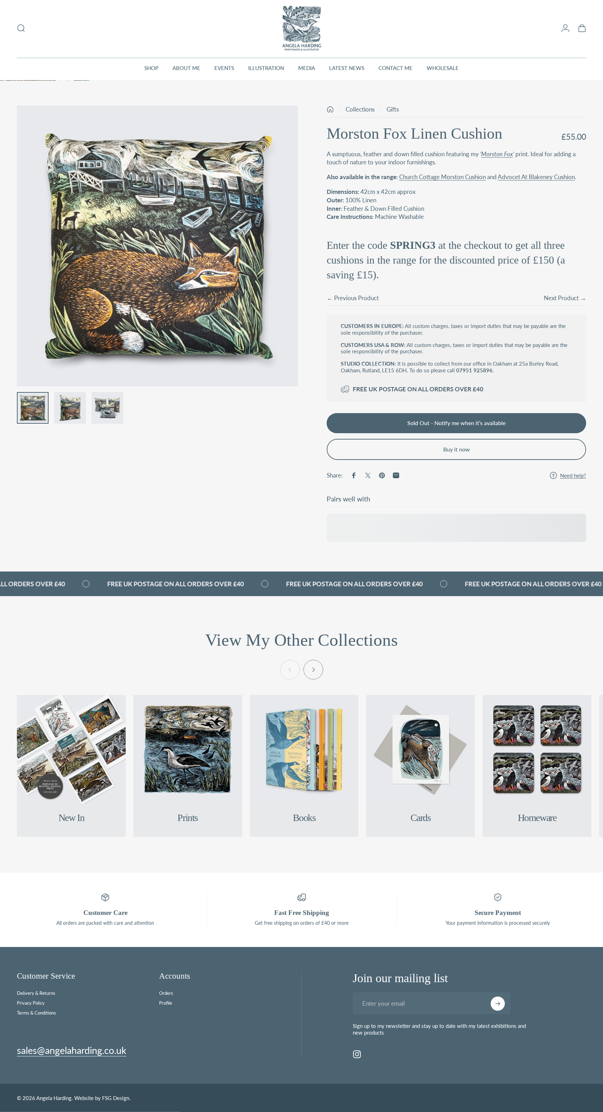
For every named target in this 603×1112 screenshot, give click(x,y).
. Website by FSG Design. (101, 1098)
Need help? (573, 475)
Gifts (393, 109)
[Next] (279, 261)
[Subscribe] (498, 1004)
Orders (166, 993)
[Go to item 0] (33, 408)
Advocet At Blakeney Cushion (536, 177)
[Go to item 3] (107, 408)
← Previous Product (353, 298)
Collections (360, 109)
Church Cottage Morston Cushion (442, 177)
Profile (165, 1003)
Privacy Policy (31, 1003)
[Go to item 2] (70, 408)
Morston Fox (497, 154)
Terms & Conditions (36, 1013)
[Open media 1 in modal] (157, 246)
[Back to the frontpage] (330, 109)
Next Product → (565, 298)
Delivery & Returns (36, 993)
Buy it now (456, 449)
